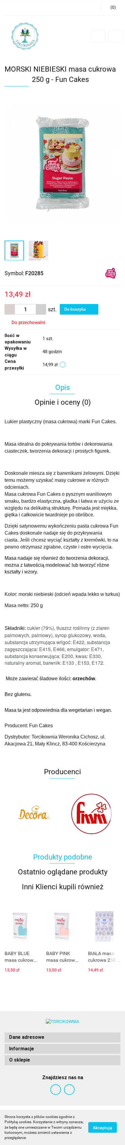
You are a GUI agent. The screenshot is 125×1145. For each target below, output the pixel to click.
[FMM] (33, 814)
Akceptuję (102, 1127)
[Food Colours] (91, 814)
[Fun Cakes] (110, 272)
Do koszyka (75, 309)
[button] (62, 1037)
